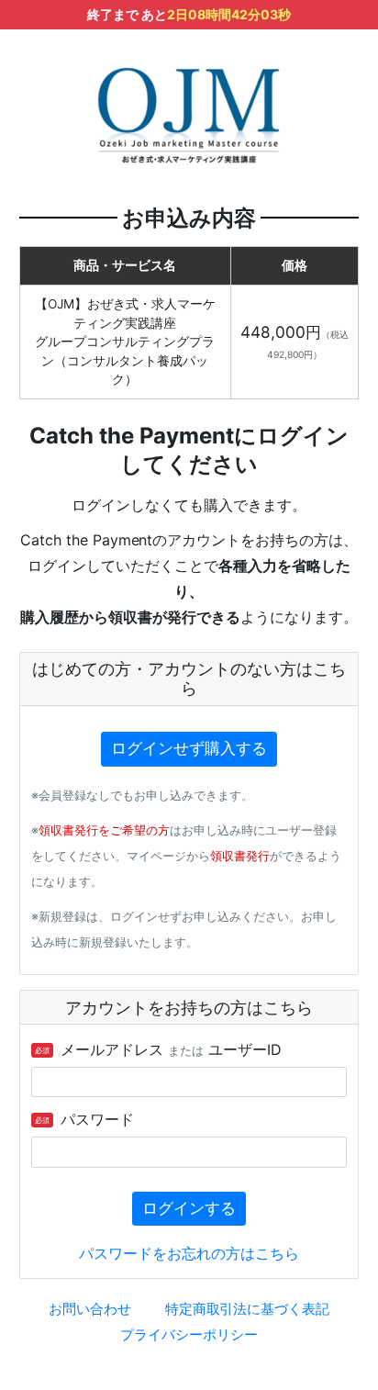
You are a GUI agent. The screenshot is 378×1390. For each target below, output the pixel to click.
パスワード (84, 1119)
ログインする (189, 1208)
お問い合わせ (90, 1308)
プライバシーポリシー (189, 1334)
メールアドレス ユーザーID (158, 1049)
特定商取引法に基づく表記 (247, 1308)
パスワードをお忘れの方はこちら (189, 1253)
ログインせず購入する (189, 748)
